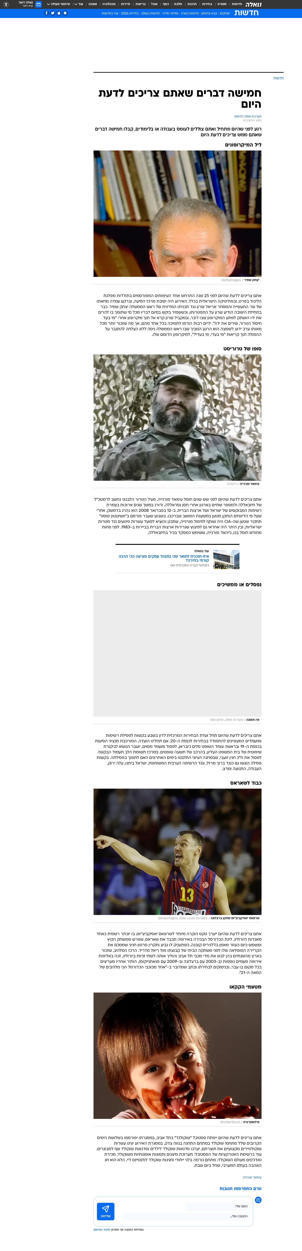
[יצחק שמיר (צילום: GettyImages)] (178, 217)
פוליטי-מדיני (170, 13)
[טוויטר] (52, 13)
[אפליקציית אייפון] (59, 13)
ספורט (222, 4)
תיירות (125, 4)
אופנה (92, 4)
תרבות (192, 4)
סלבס (178, 4)
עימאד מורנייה (252, 1177)
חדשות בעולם (150, 13)
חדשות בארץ (190, 13)
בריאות (141, 4)
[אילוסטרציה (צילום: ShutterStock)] (178, 1059)
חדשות (237, 4)
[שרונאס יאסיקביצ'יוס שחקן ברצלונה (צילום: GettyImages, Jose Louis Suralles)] (178, 856)
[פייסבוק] (46, 13)
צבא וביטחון (209, 13)
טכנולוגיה (109, 4)
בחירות (207, 4)
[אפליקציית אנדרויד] (65, 13)
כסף (166, 4)
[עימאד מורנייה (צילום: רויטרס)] (178, 421)
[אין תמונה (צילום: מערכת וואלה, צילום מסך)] (178, 657)
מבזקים (225, 13)
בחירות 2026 (130, 13)
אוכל (154, 4)
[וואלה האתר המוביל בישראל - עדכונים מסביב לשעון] (254, 4)
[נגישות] (6, 4)
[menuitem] (234, 4)
